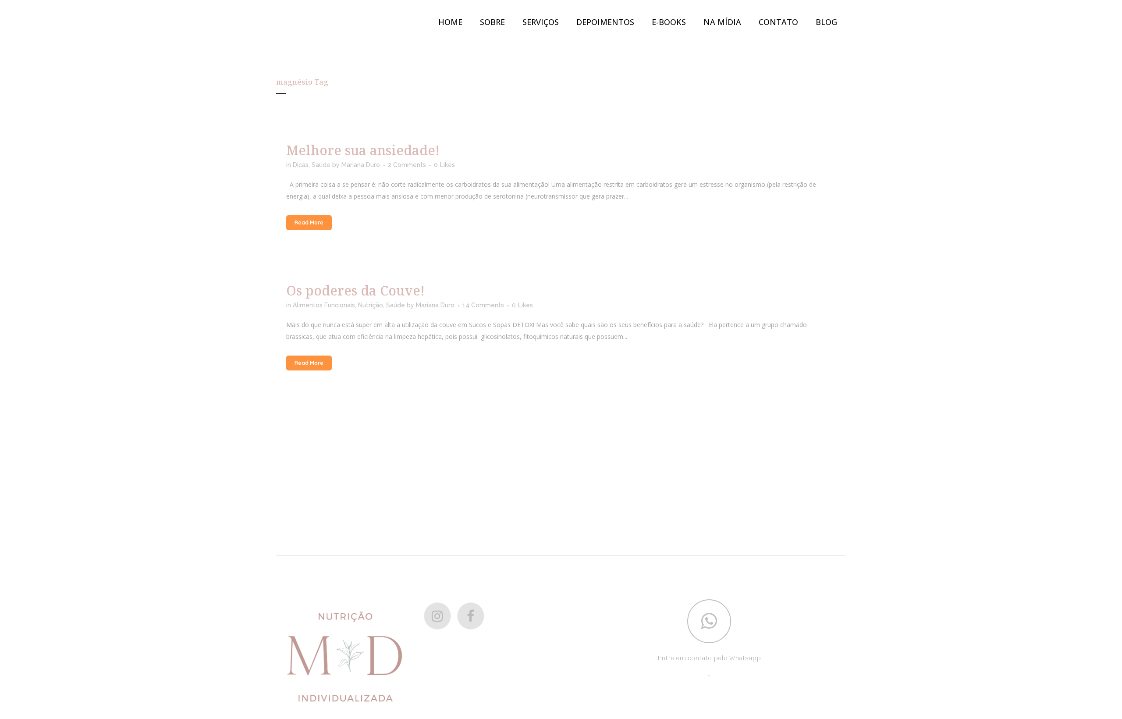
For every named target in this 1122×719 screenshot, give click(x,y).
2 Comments (407, 164)
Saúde (321, 164)
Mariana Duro (360, 164)
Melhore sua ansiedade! (363, 150)
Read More (309, 222)
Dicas (301, 164)
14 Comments (483, 305)
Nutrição (370, 305)
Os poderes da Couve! (355, 290)
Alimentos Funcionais (324, 305)
